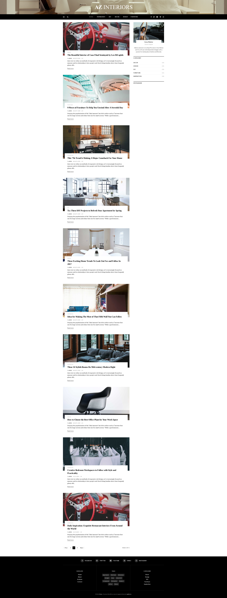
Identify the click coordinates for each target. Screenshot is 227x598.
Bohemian (121, 575)
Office (110, 584)
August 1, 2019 (76, 423)
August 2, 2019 (76, 370)
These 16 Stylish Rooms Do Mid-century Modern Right (91, 367)
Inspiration (101, 17)
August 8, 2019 (76, 58)
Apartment (106, 575)
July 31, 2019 (76, 476)
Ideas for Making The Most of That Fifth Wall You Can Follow (94, 317)
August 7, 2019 (76, 110)
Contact (79, 581)
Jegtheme (129, 594)
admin (70, 58)
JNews (100, 594)
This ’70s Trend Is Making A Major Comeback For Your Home (94, 158)
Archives (79, 579)
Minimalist (114, 581)
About (80, 577)
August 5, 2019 (76, 213)
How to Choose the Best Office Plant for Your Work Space (92, 420)
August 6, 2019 (76, 161)
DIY (110, 17)
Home (91, 17)
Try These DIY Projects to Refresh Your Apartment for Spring (94, 210)
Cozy (112, 578)
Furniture (134, 17)
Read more (70, 68)
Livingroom (106, 581)
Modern (121, 581)
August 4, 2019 (76, 267)
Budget (107, 578)
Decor (117, 17)
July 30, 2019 (76, 532)
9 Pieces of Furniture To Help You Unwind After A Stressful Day (95, 107)
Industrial (119, 578)
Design (125, 17)
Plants (116, 584)
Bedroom (113, 575)
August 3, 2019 (76, 320)
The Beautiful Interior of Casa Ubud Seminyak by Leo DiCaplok (95, 55)
